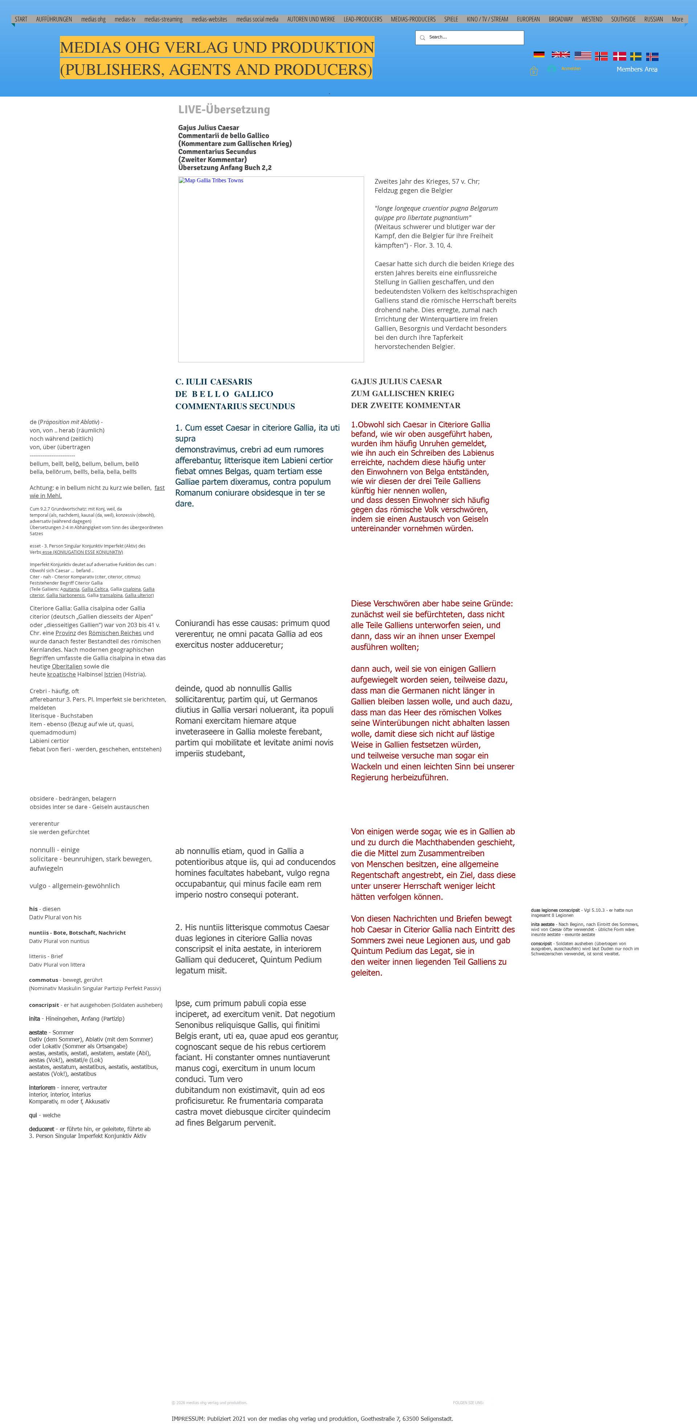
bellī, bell (64, 464)
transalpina (111, 595)
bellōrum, (60, 472)
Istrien (113, 674)
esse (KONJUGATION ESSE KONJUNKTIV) (82, 552)
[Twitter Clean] (505, 1402)
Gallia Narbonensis (65, 595)
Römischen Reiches (115, 633)
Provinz (66, 633)
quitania (71, 589)
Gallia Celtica (95, 589)
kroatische (61, 674)
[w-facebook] (494, 1402)
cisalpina (132, 589)
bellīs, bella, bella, (98, 472)
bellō (132, 464)
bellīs (130, 472)
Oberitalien (67, 666)
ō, (78, 464)
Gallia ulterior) (139, 595)
